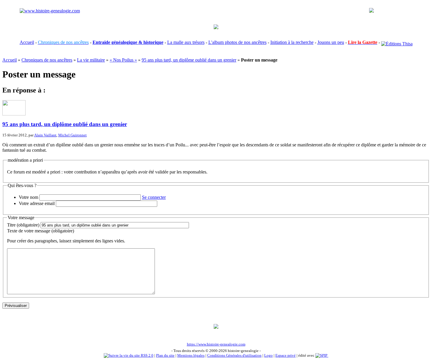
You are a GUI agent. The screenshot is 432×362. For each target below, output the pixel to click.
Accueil (27, 42)
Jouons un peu (330, 42)
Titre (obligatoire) (23, 224)
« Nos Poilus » (123, 59)
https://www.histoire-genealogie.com (216, 344)
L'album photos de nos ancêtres (237, 42)
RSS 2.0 (146, 355)
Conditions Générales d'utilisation (234, 355)
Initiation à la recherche (292, 42)
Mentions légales (191, 355)
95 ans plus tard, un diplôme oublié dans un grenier (189, 59)
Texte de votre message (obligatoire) (40, 230)
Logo (268, 355)
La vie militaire (91, 59)
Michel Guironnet (72, 135)
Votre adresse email (37, 203)
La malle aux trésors (186, 42)
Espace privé (285, 355)
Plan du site (165, 355)
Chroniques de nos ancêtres (46, 59)
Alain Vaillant (45, 135)
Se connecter (154, 197)
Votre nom (28, 197)
